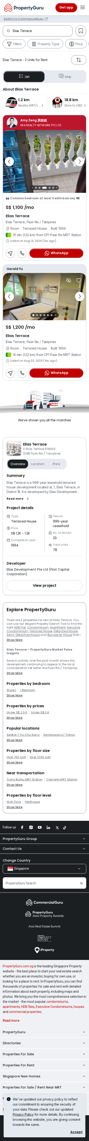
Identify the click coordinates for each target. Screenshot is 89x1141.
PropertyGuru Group (20, 838)
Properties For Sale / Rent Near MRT (32, 1087)
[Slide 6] (53, 188)
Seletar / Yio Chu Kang (23, 735)
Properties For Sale (18, 1054)
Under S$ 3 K (40, 712)
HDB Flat (20, 627)
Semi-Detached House (23, 635)
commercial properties (25, 1012)
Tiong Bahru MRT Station (24, 779)
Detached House (66, 631)
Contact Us (12, 848)
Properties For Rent (18, 1065)
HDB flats (27, 1007)
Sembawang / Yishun (59, 735)
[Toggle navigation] (82, 7)
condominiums (57, 1001)
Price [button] (56, 464)
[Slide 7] (56, 187)
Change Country (16, 860)
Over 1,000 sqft (40, 757)
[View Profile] (44, 122)
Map (68, 76)
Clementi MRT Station (61, 779)
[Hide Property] (68, 137)
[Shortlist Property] (78, 137)
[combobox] (42, 31)
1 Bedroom (27, 690)
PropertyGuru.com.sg (18, 966)
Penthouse (32, 802)
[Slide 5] (48, 188)
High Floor (14, 802)
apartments (11, 1007)
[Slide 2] (36, 188)
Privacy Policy (23, 1114)
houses (79, 1007)
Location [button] (37, 464)
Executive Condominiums (54, 1007)
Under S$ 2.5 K (17, 712)
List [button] (27, 76)
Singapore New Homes (21, 1076)
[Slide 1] (32, 187)
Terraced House (40, 631)
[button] (19, 499)
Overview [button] (17, 464)
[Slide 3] (39, 188)
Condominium (38, 627)
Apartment (57, 627)
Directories (12, 1043)
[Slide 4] (43, 188)
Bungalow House (59, 635)
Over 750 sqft (16, 757)
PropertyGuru (14, 1032)
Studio (11, 690)
